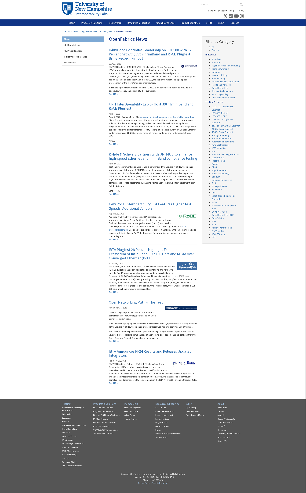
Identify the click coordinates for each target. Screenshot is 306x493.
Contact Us (222, 441)
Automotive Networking (223, 141)
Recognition (222, 430)
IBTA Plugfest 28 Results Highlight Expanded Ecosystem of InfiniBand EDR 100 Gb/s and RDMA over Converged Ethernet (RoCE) (151, 254)
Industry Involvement (164, 415)
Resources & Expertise (138, 22)
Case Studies (160, 407)
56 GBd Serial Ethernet (222, 132)
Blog (231, 10)
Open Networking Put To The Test (136, 302)
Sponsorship (191, 407)
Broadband (217, 59)
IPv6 (214, 183)
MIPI (213, 192)
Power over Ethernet (222, 227)
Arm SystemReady (220, 135)
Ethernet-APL (218, 157)
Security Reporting (160, 483)
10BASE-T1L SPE (219, 116)
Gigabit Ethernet (219, 170)
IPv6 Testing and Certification (225, 81)
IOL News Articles (72, 45)
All (213, 46)
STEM (209, 22)
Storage (65, 458)
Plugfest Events (161, 422)
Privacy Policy (144, 483)
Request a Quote (131, 411)
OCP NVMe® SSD (219, 211)
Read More (114, 94)
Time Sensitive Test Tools (103, 433)
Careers (221, 411)
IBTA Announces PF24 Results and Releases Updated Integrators (150, 353)
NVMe (214, 202)
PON (214, 224)
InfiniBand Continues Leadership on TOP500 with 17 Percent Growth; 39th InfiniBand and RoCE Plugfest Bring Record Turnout (150, 54)
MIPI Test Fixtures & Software (104, 422)
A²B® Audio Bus (219, 148)
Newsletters (70, 62)
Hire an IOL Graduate (226, 419)
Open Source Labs (165, 22)
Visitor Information (225, 422)
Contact (235, 22)
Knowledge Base (162, 419)
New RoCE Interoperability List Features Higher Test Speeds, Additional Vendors (150, 206)
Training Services (162, 437)
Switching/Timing (220, 94)
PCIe (214, 221)
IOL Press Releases (73, 50)
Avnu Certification (220, 144)
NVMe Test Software (101, 426)
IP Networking (218, 78)
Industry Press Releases (75, 56)
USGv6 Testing (218, 234)
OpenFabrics (218, 218)
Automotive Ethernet (222, 138)
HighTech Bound (193, 411)
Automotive (67, 414)
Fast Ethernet (218, 160)
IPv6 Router (217, 189)
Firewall (215, 164)
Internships (222, 407)
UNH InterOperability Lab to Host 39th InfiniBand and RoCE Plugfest (151, 106)
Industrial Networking (222, 179)
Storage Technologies (222, 91)
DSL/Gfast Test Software (103, 411)
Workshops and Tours (195, 415)
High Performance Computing (226, 65)
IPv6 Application (219, 186)
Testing (71, 22)
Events (221, 10)
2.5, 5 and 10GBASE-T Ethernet (226, 125)
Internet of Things (220, 75)
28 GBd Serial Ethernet (222, 128)
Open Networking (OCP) (223, 215)
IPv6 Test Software (100, 419)
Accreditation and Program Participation (73, 409)
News (210, 10)
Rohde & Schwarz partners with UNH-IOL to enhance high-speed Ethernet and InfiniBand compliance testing (153, 156)
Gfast (214, 167)
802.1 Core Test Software (103, 407)
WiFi (213, 237)
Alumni (221, 415)
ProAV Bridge (218, 230)
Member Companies (132, 407)
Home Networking (220, 68)
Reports (158, 430)
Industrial (216, 72)
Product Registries (190, 22)
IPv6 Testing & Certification (73, 443)
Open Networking (220, 88)
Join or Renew (129, 415)
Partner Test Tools (162, 426)
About (221, 22)
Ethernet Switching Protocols (226, 154)
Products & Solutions (91, 22)
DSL (213, 151)
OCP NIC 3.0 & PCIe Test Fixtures (105, 430)
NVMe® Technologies (70, 451)
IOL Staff (221, 426)
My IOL (241, 10)
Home (67, 31)
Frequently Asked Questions (229, 433)
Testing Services (130, 419)
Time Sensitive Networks (223, 97)
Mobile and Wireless (221, 84)
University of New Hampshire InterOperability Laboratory (167, 117)
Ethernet (216, 62)
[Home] (88, 9)
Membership (115, 22)
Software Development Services (168, 433)
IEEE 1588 (216, 176)
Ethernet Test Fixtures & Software (106, 415)
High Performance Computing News (97, 31)
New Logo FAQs (224, 437)
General (215, 50)
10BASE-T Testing (220, 113)
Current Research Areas (164, 411)
